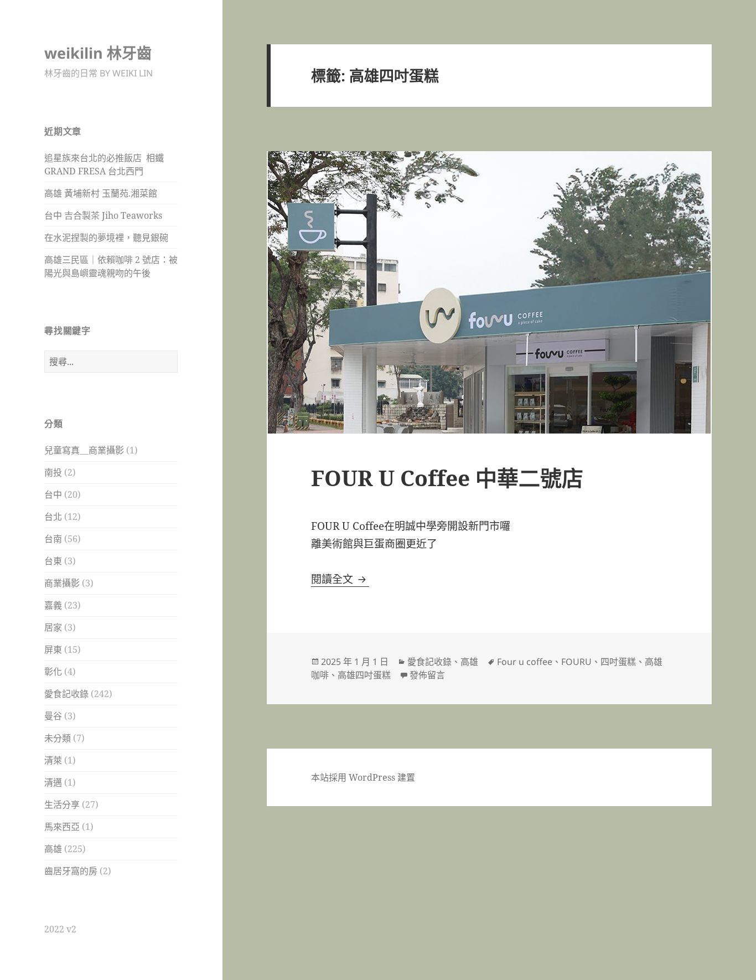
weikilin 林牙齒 (98, 53)
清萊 (53, 760)
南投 (53, 472)
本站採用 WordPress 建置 (363, 777)
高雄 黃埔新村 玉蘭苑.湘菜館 (100, 193)
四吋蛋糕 (618, 662)
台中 (53, 494)
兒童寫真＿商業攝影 (84, 450)
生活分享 (62, 804)
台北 (53, 516)
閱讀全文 (340, 579)
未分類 (57, 738)
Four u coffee (524, 662)
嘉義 (53, 605)
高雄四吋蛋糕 (364, 675)
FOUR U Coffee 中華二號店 (447, 477)
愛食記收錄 (66, 694)
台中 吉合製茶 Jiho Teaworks (103, 215)
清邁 (53, 782)
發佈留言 (427, 675)
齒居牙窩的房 (70, 871)
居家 (53, 627)
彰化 (53, 672)
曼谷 (53, 716)
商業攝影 (62, 583)
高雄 (53, 849)
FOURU (576, 662)
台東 (53, 561)
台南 (53, 539)
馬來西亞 (62, 827)
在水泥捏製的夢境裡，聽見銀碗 (106, 237)
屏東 (53, 649)
